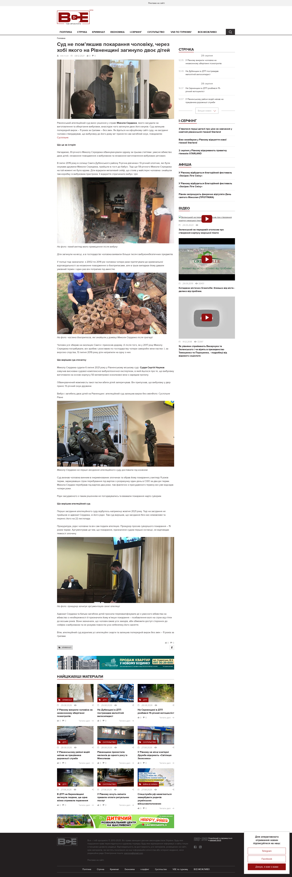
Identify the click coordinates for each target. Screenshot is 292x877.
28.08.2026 (146, 705)
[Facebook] (172, 647)
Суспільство (155, 32)
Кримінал (98, 32)
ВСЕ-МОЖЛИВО (207, 32)
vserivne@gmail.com (133, 853)
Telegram (267, 851)
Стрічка (82, 32)
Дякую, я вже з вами (266, 866)
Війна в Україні (150, 784)
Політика (66, 32)
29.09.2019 (187, 283)
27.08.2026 (146, 747)
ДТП (105, 700)
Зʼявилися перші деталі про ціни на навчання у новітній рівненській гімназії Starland (205, 130)
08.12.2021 (79, 56)
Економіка (117, 32)
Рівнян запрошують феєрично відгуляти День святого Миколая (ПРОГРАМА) (205, 196)
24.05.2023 (187, 225)
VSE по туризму (181, 32)
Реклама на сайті (156, 3)
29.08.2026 (66, 705)
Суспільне (62, 137)
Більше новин (205, 110)
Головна (61, 38)
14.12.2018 (187, 342)
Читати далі (84, 721)
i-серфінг (136, 32)
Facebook (267, 858)
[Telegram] (200, 847)
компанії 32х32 (215, 840)
